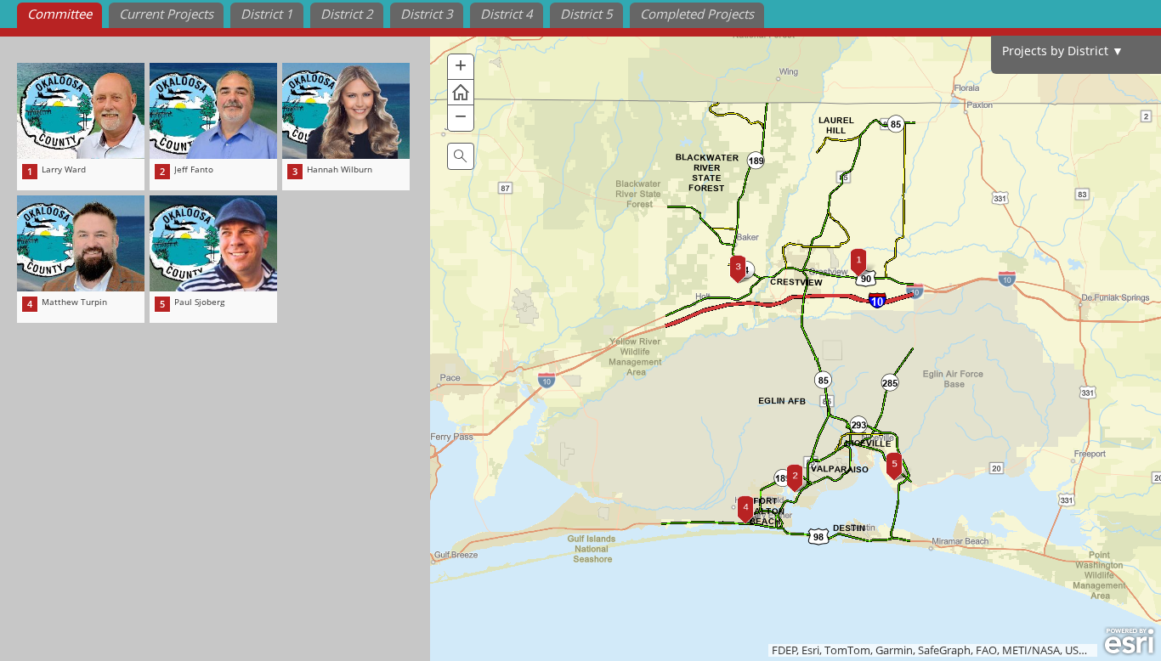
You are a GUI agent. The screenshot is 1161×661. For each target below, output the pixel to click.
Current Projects (166, 13)
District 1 (267, 13)
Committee (59, 13)
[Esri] (1129, 641)
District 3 (426, 13)
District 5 (586, 13)
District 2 (346, 13)
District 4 (506, 13)
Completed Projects (697, 13)
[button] (460, 67)
